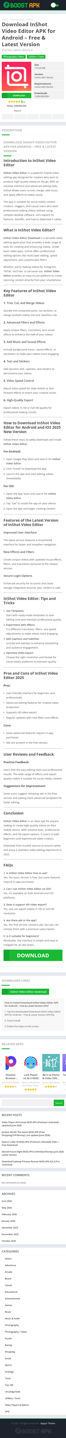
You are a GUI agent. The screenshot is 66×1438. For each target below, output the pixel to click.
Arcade (8, 1271)
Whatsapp (58, 116)
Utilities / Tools (36, 56)
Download (19, 95)
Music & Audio (12, 1318)
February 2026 (9, 1214)
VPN (7, 1411)
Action (8, 1258)
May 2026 (7, 1207)
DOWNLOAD (33, 955)
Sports (8, 1365)
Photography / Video (14, 56)
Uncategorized (12, 1391)
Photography (12, 1325)
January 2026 (8, 1221)
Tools (8, 1378)
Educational (11, 1291)
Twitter (20, 116)
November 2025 (10, 1234)
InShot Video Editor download (28, 991)
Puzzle (8, 1338)
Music (8, 1311)
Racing (8, 1345)
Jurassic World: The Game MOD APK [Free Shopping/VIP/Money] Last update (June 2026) (26, 1133)
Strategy (9, 1371)
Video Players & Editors (17, 1404)
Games (8, 1305)
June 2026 (7, 1201)
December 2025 (10, 1227)
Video (30, 19)
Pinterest (33, 116)
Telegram (45, 116)
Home (5, 19)
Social (8, 1358)
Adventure (10, 1265)
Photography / (18, 19)
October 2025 (9, 1240)
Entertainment (12, 1298)
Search (58, 1103)
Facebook (8, 116)
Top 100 (9, 1385)
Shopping (10, 1351)
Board (8, 1278)
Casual (8, 1285)
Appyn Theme (47, 1423)
